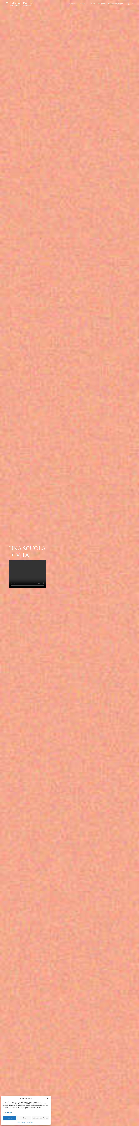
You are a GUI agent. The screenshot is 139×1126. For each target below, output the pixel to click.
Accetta (9, 1118)
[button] (48, 1098)
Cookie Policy (21, 1122)
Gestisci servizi (8, 1112)
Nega (24, 1118)
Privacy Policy (29, 1122)
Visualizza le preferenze (40, 1118)
